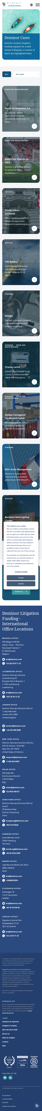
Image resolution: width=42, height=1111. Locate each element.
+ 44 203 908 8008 (13, 730)
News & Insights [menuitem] (8, 1038)
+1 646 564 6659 (12, 761)
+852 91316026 (12, 825)
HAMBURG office (10, 834)
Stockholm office (11, 888)
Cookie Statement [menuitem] (7, 1099)
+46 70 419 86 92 (13, 907)
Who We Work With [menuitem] (10, 1030)
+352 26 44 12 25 (13, 696)
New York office (10, 739)
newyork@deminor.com (16, 757)
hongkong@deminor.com (17, 821)
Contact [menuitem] (5, 1042)
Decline (21, 584)
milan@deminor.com (15, 787)
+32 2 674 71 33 (12, 936)
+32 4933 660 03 (12, 791)
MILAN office (8, 769)
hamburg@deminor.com (17, 849)
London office (9, 705)
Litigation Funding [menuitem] (9, 1026)
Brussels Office (10, 638)
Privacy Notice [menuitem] (6, 1095)
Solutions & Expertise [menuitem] (10, 1022)
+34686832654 (12, 880)
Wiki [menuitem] (4, 1046)
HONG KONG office (11, 800)
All (7, 74)
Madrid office (9, 861)
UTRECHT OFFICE (10, 917)
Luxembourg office (12, 671)
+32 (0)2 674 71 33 (13, 663)
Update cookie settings (9, 1106)
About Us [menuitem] (6, 1034)
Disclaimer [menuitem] (5, 1102)
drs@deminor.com (14, 659)
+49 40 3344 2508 (13, 853)
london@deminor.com (16, 726)
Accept (21, 578)
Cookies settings (21, 572)
